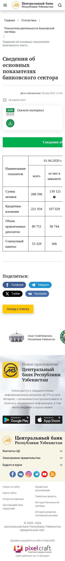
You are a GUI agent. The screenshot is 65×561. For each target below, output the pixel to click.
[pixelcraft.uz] (32, 548)
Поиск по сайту (11, 486)
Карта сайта (9, 493)
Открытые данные (13, 499)
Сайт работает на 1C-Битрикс (32, 555)
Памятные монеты (46, 496)
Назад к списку (18, 309)
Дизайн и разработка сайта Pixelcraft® (32, 540)
